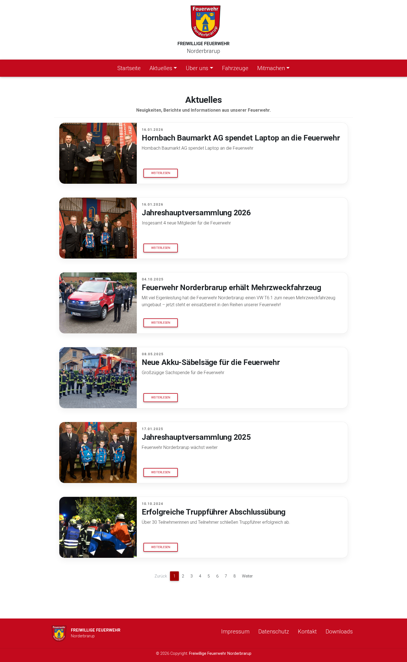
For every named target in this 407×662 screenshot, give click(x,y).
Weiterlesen (160, 173)
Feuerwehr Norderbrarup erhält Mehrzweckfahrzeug (231, 287)
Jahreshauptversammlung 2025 (196, 437)
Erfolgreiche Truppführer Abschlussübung (213, 512)
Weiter (247, 576)
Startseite (130, 67)
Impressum (235, 631)
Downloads (339, 631)
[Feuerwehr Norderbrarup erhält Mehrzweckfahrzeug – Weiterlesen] (98, 302)
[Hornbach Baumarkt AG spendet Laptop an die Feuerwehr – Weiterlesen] (98, 153)
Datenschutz (273, 631)
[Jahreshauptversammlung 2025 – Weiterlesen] (98, 452)
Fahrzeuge (235, 68)
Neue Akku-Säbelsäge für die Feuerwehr (211, 362)
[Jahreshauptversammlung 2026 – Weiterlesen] (98, 228)
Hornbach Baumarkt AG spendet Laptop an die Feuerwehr (241, 137)
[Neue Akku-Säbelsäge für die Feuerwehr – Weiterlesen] (98, 377)
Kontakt (307, 631)
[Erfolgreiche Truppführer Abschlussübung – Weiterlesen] (98, 527)
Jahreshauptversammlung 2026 (196, 212)
